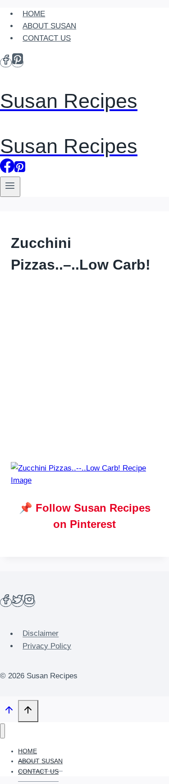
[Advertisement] (84, 369)
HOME (34, 13)
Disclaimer (41, 634)
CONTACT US (47, 38)
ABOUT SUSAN (49, 26)
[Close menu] (2, 730)
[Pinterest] (17, 62)
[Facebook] (6, 62)
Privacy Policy (47, 646)
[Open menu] (10, 187)
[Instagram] (29, 602)
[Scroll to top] (9, 712)
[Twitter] (17, 602)
